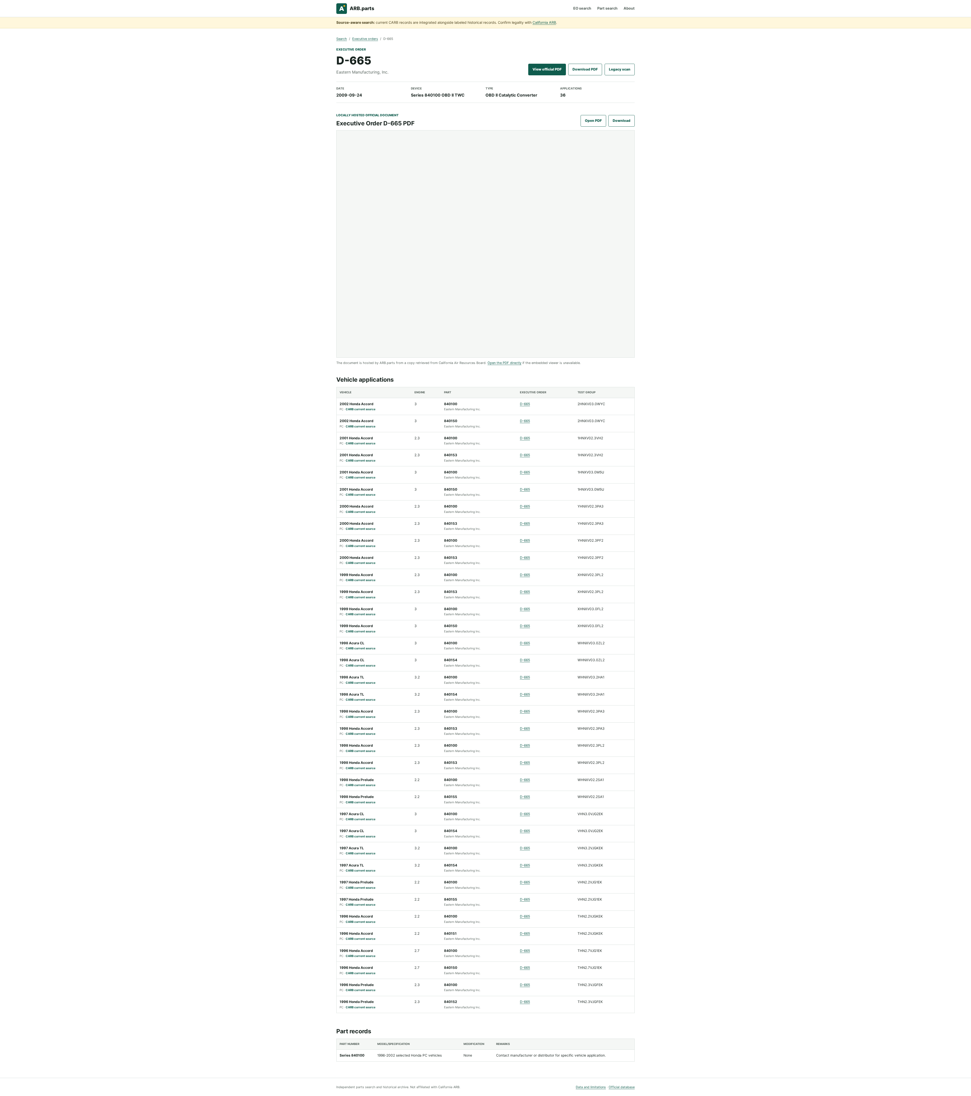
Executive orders (365, 39)
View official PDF (547, 69)
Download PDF (585, 69)
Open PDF (593, 121)
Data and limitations (591, 1087)
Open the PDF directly (504, 363)
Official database (622, 1087)
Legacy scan (619, 69)
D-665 (525, 404)
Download (621, 121)
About (629, 8)
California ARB (544, 22)
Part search (607, 8)
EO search (582, 8)
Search (341, 39)
